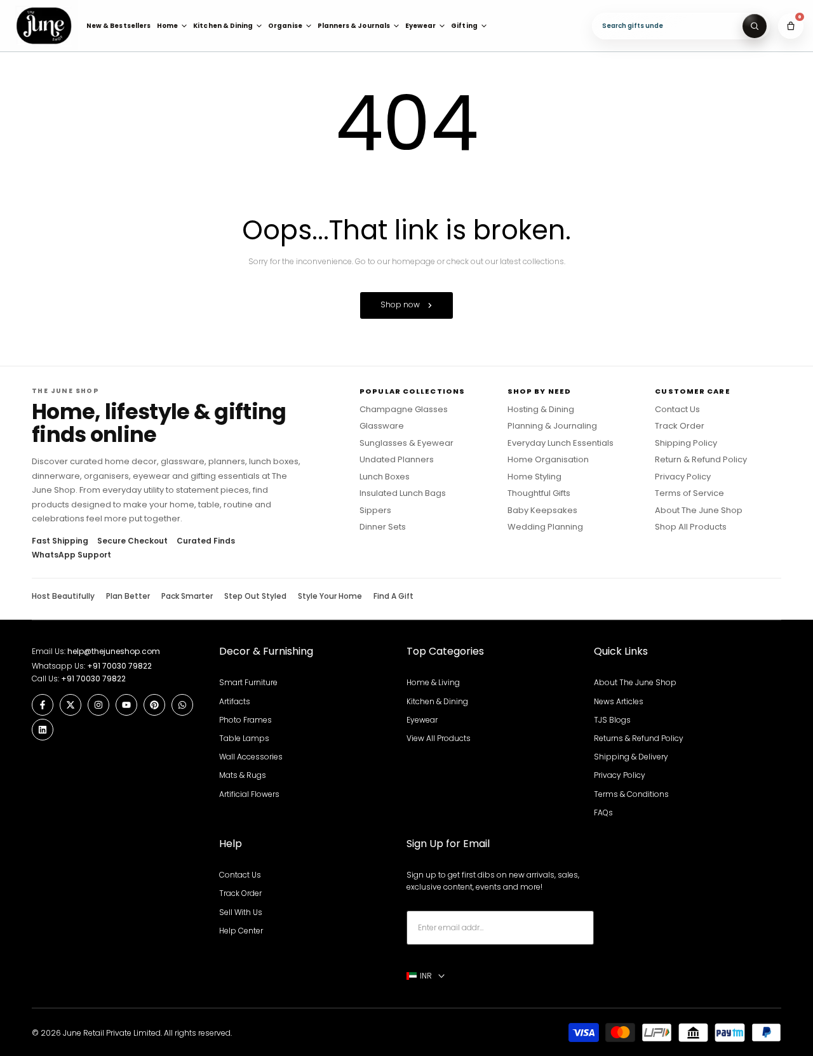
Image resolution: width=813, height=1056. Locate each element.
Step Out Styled (255, 596)
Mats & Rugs (242, 775)
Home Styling (534, 477)
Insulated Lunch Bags (402, 493)
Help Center (241, 930)
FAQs (603, 812)
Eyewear (422, 719)
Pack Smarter (187, 596)
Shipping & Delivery (631, 756)
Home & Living (433, 682)
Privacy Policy (683, 477)
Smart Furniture (248, 682)
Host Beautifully (63, 596)
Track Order (679, 426)
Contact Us (677, 409)
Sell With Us (240, 912)
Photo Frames (245, 719)
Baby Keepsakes (542, 510)
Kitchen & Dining (437, 701)
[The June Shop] (44, 25)
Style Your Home (330, 596)
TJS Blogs (612, 719)
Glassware (381, 426)
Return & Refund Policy (701, 459)
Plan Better (128, 596)
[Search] (754, 26)
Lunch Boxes (384, 477)
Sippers (375, 510)
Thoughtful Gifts (538, 493)
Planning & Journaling (552, 426)
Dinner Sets (382, 527)
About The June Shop (698, 510)
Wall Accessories (251, 756)
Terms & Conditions (631, 794)
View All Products (438, 738)
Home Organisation (548, 459)
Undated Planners (396, 459)
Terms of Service (689, 493)
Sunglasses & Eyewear (406, 443)
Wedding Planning (545, 527)
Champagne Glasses (403, 409)
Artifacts (234, 701)
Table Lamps (244, 738)
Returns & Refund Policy (638, 738)
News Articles (618, 701)
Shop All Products (691, 527)
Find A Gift (393, 596)
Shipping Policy (686, 443)
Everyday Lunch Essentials (560, 443)
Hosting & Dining (540, 409)
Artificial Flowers (249, 794)
